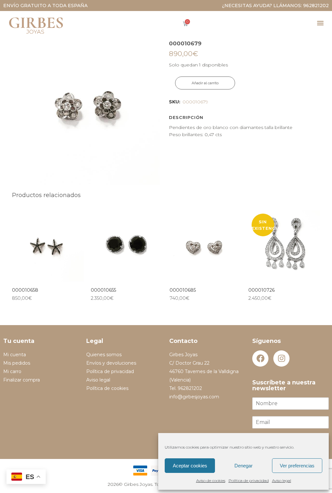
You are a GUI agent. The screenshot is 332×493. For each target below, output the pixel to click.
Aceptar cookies (190, 465)
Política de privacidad (249, 480)
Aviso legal (281, 480)
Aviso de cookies (210, 480)
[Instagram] (281, 358)
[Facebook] (260, 358)
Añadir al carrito (205, 83)
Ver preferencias (297, 465)
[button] (320, 23)
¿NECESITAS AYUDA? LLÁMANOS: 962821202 (275, 5)
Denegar (243, 465)
